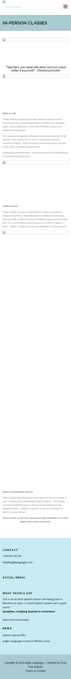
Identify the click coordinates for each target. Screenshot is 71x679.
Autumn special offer (14, 635)
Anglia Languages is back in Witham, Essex (26, 641)
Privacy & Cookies (36, 670)
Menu (65, 6)
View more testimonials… (17, 619)
